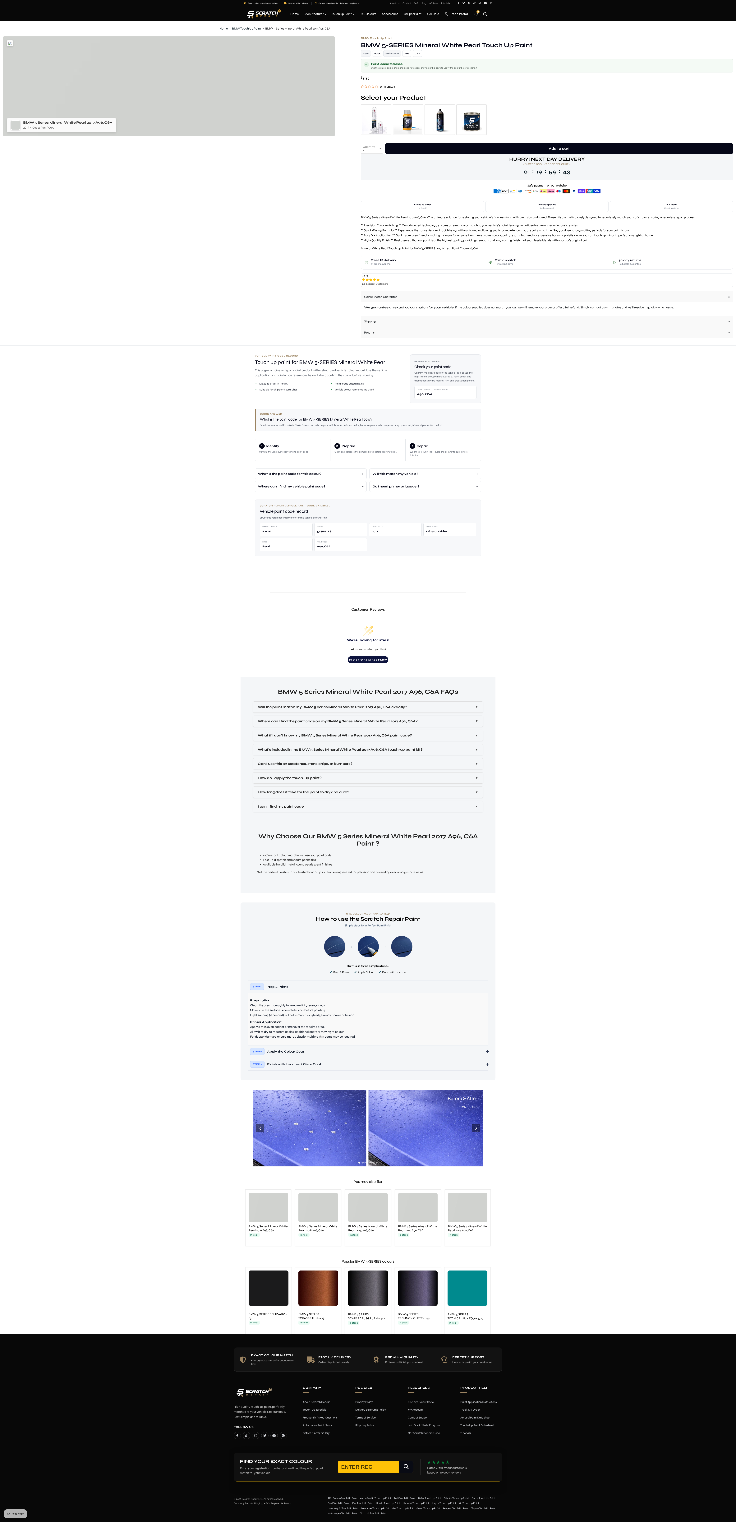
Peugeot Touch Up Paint (456, 1508)
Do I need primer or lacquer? (396, 486)
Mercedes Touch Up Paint (375, 1508)
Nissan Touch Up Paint (428, 1508)
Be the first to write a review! (368, 660)
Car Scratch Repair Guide (424, 1433)
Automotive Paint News (317, 1425)
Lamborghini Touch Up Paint (343, 1508)
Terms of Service (365, 1417)
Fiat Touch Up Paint (362, 1503)
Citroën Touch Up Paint (456, 1498)
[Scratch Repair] (263, 14)
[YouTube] (274, 1435)
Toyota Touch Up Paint (483, 1508)
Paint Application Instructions (478, 1402)
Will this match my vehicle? (395, 474)
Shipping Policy (364, 1425)
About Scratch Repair (316, 1402)
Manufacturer (314, 14)
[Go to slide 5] (373, 1163)
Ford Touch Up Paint (339, 1503)
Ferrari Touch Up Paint (483, 1498)
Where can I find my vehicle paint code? (291, 486)
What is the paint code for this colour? (289, 474)
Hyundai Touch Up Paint (416, 1503)
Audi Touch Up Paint (405, 1498)
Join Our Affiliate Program (424, 1425)
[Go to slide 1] (359, 1163)
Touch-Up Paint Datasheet (477, 1425)
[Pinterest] (283, 1435)
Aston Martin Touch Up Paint (375, 1498)
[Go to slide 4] (370, 1163)
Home (294, 14)
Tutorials (445, 3)
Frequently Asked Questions (320, 1417)
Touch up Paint (341, 14)
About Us (394, 3)
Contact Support (418, 1417)
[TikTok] (246, 1435)
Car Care (433, 14)
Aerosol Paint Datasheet (475, 1417)
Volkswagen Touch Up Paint (343, 1513)
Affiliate (433, 3)
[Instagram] (255, 1435)
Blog (423, 3)
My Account (415, 1409)
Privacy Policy (364, 1402)
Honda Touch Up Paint (388, 1503)
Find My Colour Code (421, 1402)
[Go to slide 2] (363, 1163)
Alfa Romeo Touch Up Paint (342, 1498)
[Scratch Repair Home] (254, 1395)
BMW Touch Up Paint (246, 28)
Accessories (390, 14)
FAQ (416, 3)
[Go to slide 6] (377, 1163)
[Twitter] (265, 1435)
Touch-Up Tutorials (314, 1409)
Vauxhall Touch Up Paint (373, 1513)
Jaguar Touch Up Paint (444, 1503)
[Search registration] (406, 1467)
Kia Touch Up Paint (469, 1503)
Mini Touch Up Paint (402, 1508)
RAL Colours (368, 14)
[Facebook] (237, 1435)
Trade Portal (459, 14)
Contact (406, 3)
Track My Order (470, 1409)
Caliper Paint (412, 14)
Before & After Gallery (316, 1433)
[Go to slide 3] (366, 1163)
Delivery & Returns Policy (370, 1409)
